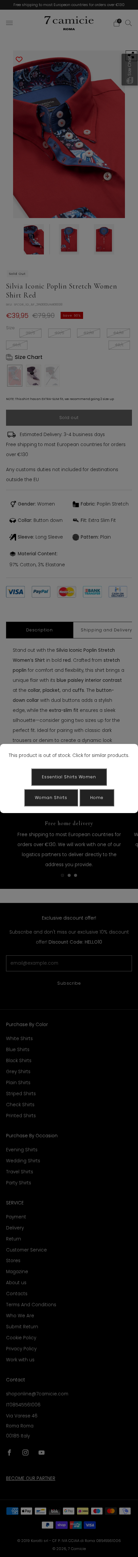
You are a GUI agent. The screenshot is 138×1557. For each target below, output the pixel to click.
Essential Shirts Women (69, 777)
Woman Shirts (51, 797)
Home (97, 797)
